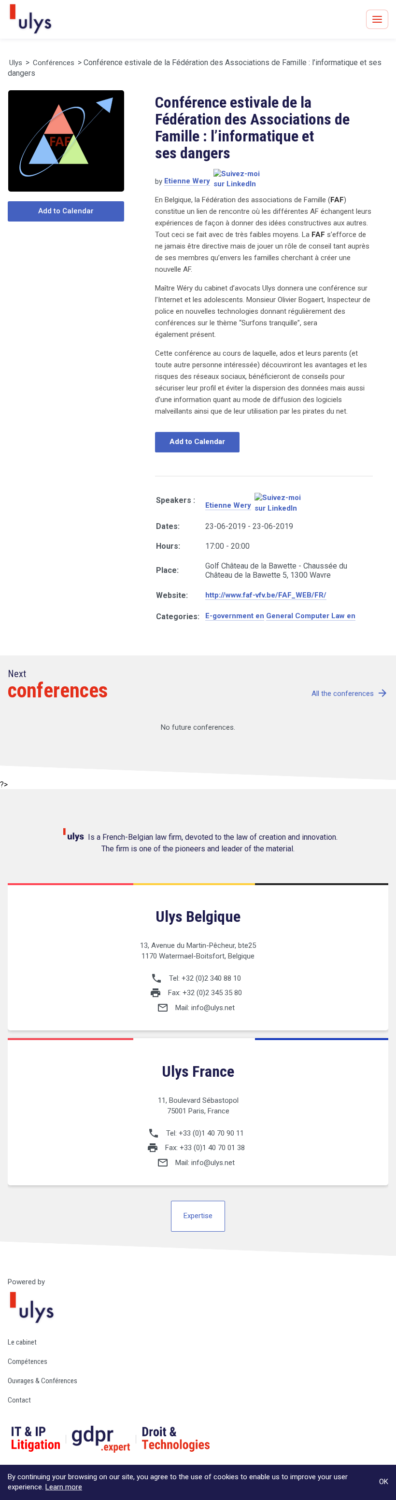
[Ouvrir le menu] (377, 19)
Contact (19, 1400)
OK (383, 1481)
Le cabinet (22, 1342)
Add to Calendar (66, 211)
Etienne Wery (187, 181)
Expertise (198, 1215)
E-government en (234, 615)
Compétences (27, 1361)
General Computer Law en (310, 615)
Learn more (63, 1487)
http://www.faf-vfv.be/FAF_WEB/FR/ (265, 595)
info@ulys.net (213, 1007)
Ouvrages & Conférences (42, 1380)
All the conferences (349, 694)
